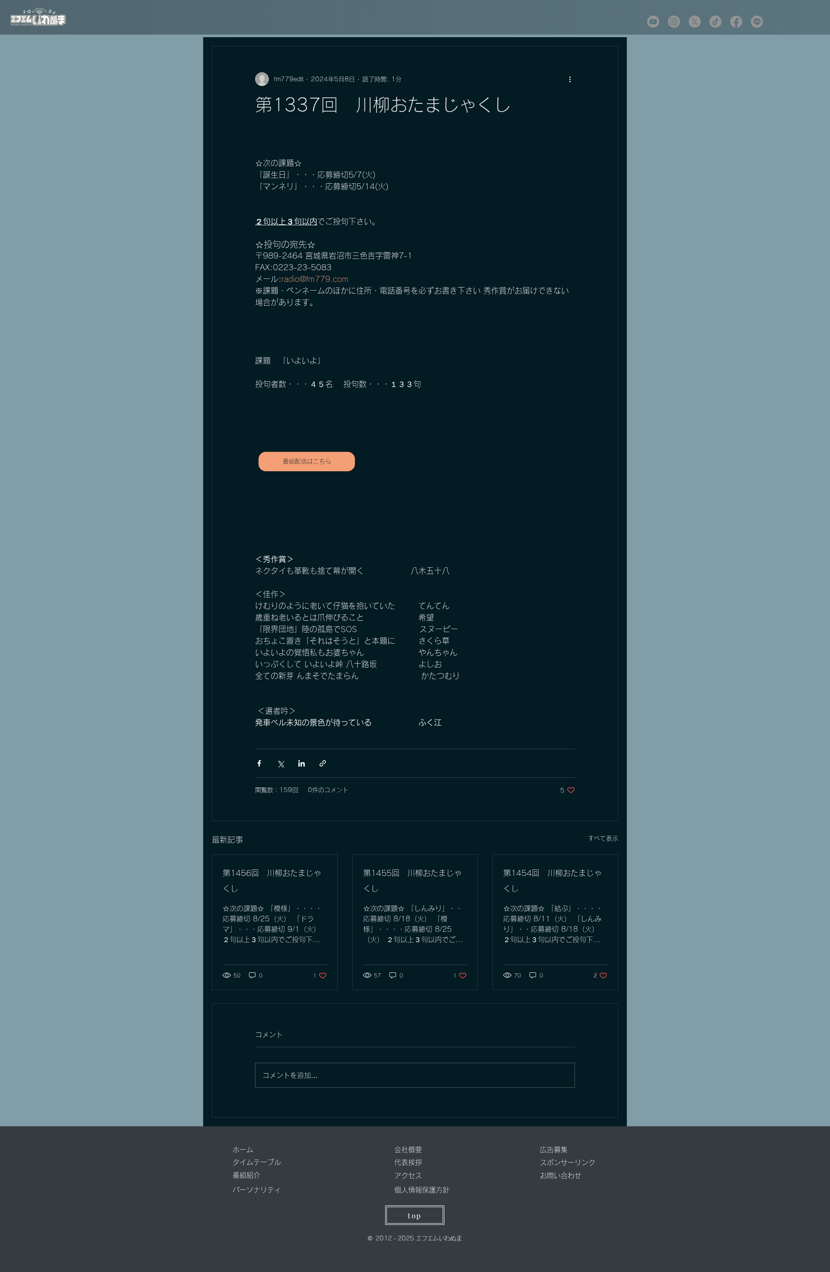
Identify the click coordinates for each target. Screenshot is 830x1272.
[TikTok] (715, 22)
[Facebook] (736, 22)
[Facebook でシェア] (259, 763)
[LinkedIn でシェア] (301, 763)
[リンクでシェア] (323, 763)
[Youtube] (653, 22)
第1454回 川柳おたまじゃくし (552, 880)
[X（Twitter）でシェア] (280, 763)
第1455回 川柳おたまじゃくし (412, 880)
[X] (695, 22)
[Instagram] (674, 22)
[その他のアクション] (570, 79)
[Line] (757, 22)
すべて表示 (603, 838)
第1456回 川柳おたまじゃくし (272, 880)
